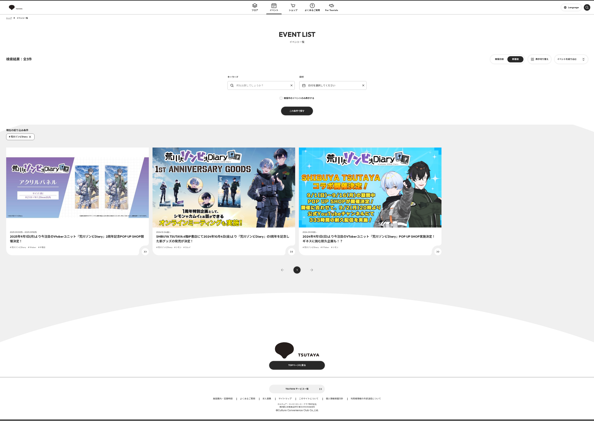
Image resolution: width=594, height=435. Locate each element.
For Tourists (331, 10)
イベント (274, 10)
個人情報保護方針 (334, 398)
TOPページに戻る (297, 365)
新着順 (515, 59)
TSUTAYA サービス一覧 (297, 388)
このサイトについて (309, 398)
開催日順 (499, 59)
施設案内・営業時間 (222, 398)
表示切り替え (542, 59)
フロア (255, 10)
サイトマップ (285, 398)
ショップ (293, 10)
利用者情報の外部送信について (366, 398)
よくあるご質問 (312, 10)
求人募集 (267, 398)
